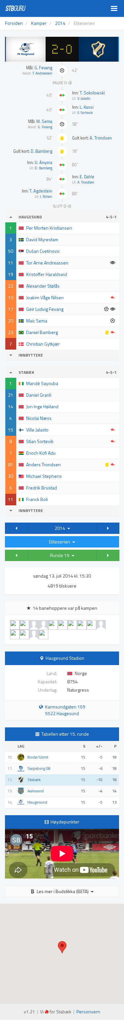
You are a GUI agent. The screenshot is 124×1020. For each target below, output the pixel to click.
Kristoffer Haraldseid (46, 274)
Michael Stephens (44, 476)
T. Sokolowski (92, 93)
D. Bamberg (41, 151)
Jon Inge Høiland (42, 406)
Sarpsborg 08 (39, 768)
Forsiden (14, 23)
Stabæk (34, 780)
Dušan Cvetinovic (43, 251)
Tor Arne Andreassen (47, 262)
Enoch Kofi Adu (41, 452)
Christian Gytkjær (43, 343)
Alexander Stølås (43, 285)
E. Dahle (87, 177)
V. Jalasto (83, 98)
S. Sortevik (85, 112)
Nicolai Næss (39, 418)
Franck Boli (37, 499)
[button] (16, 528)
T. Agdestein (40, 191)
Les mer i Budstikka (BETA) (63, 891)
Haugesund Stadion (65, 657)
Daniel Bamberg (42, 332)
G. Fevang (43, 68)
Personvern (88, 1011)
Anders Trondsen (43, 464)
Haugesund (37, 802)
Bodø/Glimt (37, 757)
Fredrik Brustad (41, 487)
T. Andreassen (42, 73)
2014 (61, 528)
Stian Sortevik (40, 441)
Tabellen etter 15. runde (65, 733)
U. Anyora (43, 162)
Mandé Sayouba (42, 383)
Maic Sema (36, 320)
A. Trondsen (101, 138)
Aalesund (35, 791)
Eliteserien (60, 541)
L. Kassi (87, 107)
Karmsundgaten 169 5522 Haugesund (64, 710)
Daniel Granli (38, 394)
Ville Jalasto (37, 429)
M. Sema (44, 121)
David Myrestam (42, 239)
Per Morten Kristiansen (49, 227)
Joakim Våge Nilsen (45, 297)
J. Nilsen (46, 196)
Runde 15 (60, 555)
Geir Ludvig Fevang (44, 309)
